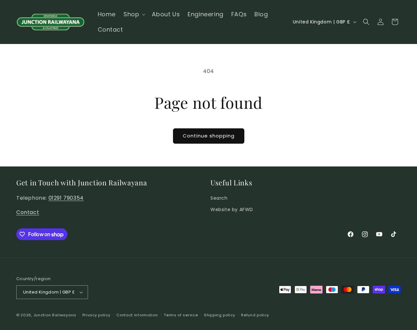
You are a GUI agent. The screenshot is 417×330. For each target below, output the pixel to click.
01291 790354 (66, 198)
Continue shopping (209, 135)
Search (219, 198)
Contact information (137, 315)
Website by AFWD (231, 209)
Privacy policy (96, 315)
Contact (27, 212)
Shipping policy (219, 315)
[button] (134, 14)
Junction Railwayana (55, 315)
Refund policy (255, 315)
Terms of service (181, 315)
